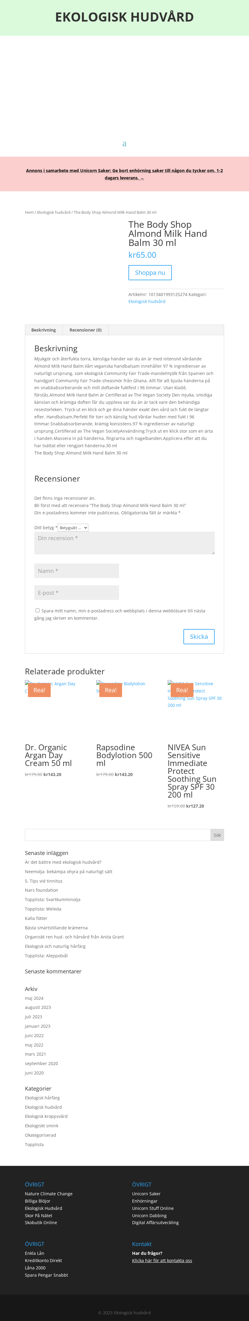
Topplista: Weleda (43, 909)
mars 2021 (35, 1054)
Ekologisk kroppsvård (46, 1116)
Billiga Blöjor (37, 1201)
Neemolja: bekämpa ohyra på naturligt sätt (68, 871)
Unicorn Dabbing (149, 1215)
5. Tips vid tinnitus (44, 881)
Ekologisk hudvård (53, 212)
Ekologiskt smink (41, 1126)
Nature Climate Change (49, 1194)
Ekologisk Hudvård (43, 1208)
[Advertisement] (124, 81)
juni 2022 (34, 1035)
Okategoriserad (40, 1135)
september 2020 (41, 1063)
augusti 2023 (38, 1007)
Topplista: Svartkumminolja (52, 899)
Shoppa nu (150, 272)
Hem (29, 212)
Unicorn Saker (146, 1194)
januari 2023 (37, 1026)
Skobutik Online (41, 1222)
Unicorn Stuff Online (153, 1208)
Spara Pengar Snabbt (46, 1275)
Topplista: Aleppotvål (46, 955)
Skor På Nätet (38, 1215)
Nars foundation (41, 890)
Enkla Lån (34, 1253)
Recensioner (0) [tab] (86, 330)
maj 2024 (34, 998)
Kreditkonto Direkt (43, 1260)
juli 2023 (33, 1017)
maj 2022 (34, 1045)
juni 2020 (34, 1073)
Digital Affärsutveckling (155, 1222)
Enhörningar (145, 1201)
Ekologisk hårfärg (42, 1098)
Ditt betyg (46, 527)
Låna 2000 (35, 1268)
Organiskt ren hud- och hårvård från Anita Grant (74, 937)
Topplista (34, 1144)
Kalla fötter (36, 918)
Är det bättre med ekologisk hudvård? (63, 862)
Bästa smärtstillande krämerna (56, 928)
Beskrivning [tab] (43, 330)
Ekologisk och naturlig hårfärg (55, 946)
